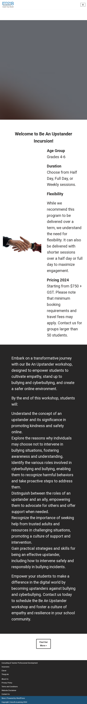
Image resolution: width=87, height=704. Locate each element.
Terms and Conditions (10, 687)
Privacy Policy (7, 683)
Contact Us (6, 694)
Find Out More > (43, 644)
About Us (5, 679)
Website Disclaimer (9, 690)
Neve (4, 698)
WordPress (20, 698)
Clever (4, 671)
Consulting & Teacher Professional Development (20, 663)
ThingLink (5, 674)
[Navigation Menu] (82, 4)
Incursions (5, 667)
